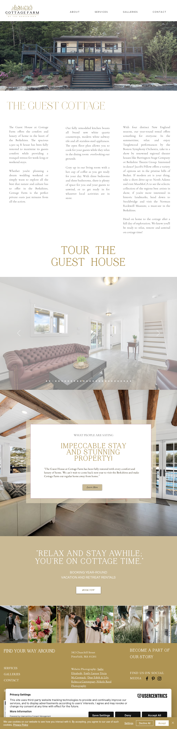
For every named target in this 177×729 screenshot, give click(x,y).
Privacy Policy (20, 724)
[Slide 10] (74, 381)
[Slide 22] (111, 381)
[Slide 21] (108, 381)
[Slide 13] (83, 381)
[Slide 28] (130, 381)
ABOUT (9, 662)
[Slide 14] (86, 381)
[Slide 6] (62, 381)
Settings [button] (128, 723)
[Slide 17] (96, 381)
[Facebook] (147, 678)
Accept (162, 723)
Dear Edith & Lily (97, 677)
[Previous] (18, 333)
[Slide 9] (71, 381)
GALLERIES (12, 674)
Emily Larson (91, 673)
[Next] (158, 333)
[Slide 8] (68, 381)
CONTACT (11, 680)
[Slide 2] (49, 381)
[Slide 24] (118, 381)
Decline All (144, 723)
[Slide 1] (46, 381)
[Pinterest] (153, 678)
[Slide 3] (52, 381)
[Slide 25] (121, 381)
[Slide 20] (105, 381)
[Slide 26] (124, 381)
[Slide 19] (102, 381)
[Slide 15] (90, 381)
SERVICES (10, 668)
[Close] (173, 723)
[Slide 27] (127, 381)
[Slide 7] (65, 381)
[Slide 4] (55, 381)
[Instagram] (159, 678)
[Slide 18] (99, 381)
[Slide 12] (80, 381)
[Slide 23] (114, 381)
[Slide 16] (93, 381)
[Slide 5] (58, 381)
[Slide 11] (77, 381)
